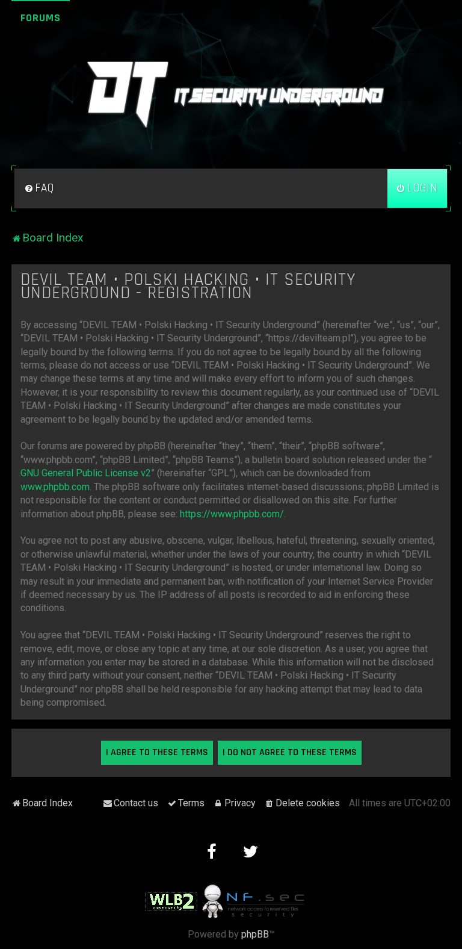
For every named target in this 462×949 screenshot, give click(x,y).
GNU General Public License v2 (85, 473)
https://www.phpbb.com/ (232, 514)
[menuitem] (39, 188)
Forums (40, 18)
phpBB (255, 934)
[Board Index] (231, 94)
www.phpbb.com (55, 487)
